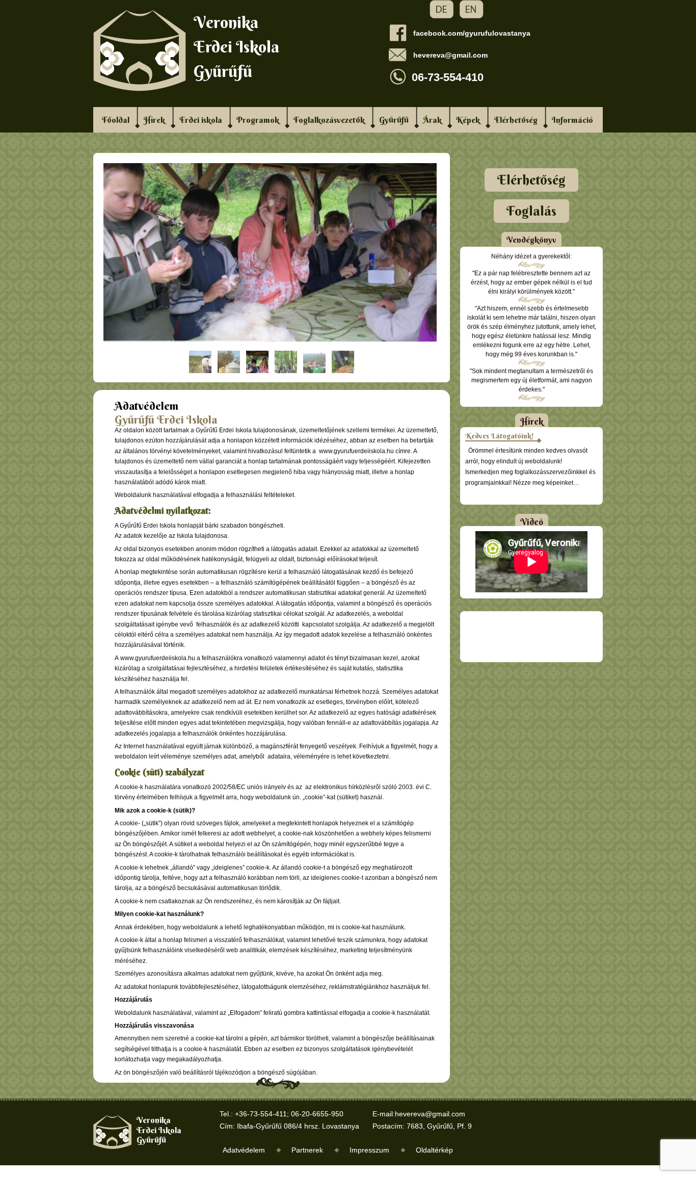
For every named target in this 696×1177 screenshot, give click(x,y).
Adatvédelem (244, 1150)
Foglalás (531, 211)
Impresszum (369, 1150)
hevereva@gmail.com (450, 55)
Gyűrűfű (394, 120)
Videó (531, 521)
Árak (432, 120)
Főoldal (115, 120)
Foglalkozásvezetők (329, 120)
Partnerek (307, 1150)
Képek (468, 120)
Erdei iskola (200, 120)
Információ (572, 120)
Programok (257, 120)
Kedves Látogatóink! (499, 435)
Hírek (154, 120)
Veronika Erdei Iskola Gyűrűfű (236, 46)
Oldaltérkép (434, 1150)
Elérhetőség (516, 120)
